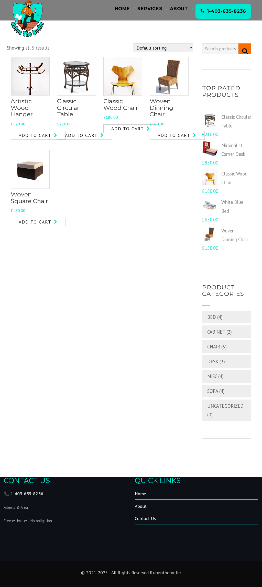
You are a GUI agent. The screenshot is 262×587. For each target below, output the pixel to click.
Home (122, 8)
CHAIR (213, 347)
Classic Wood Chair (120, 104)
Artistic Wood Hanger (22, 108)
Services (149, 8)
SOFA (212, 391)
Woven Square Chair (29, 198)
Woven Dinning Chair (161, 108)
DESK (212, 361)
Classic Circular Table (68, 108)
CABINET (216, 332)
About (179, 8)
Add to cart (35, 135)
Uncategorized (225, 406)
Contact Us (145, 518)
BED (211, 317)
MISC (212, 376)
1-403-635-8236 (226, 11)
